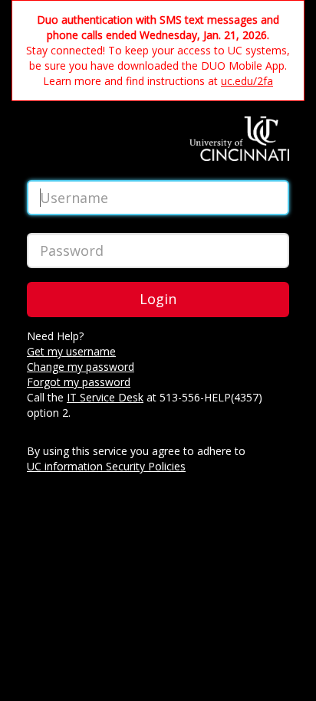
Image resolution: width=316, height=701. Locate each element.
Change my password (80, 366)
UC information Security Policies (106, 466)
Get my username (71, 351)
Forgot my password (78, 382)
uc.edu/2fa (247, 81)
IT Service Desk (105, 397)
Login (158, 299)
